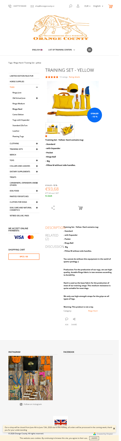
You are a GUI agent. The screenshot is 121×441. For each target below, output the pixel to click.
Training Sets (16, 149)
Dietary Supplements (20, 171)
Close (78, 319)
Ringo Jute (17, 92)
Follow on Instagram (33, 404)
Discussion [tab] (54, 246)
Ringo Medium (19, 103)
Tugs (12, 87)
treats (13, 177)
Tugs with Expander (21, 120)
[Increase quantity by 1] (54, 206)
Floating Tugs (18, 136)
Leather (16, 131)
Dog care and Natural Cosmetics (21, 208)
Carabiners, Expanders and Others (23, 184)
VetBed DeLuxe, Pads (19, 215)
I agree (94, 438)
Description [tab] (55, 227)
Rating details (74, 77)
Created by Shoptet (105, 434)
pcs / (24, 256)
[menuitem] (37, 49)
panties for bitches (19, 196)
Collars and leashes (20, 166)
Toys (12, 160)
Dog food (14, 191)
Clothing (14, 143)
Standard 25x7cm (20, 125)
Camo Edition (18, 114)
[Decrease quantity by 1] (54, 209)
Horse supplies (17, 81)
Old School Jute (19, 98)
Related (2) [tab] (51, 237)
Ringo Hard (17, 109)
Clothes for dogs (18, 202)
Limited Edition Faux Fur (21, 76)
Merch (13, 154)
